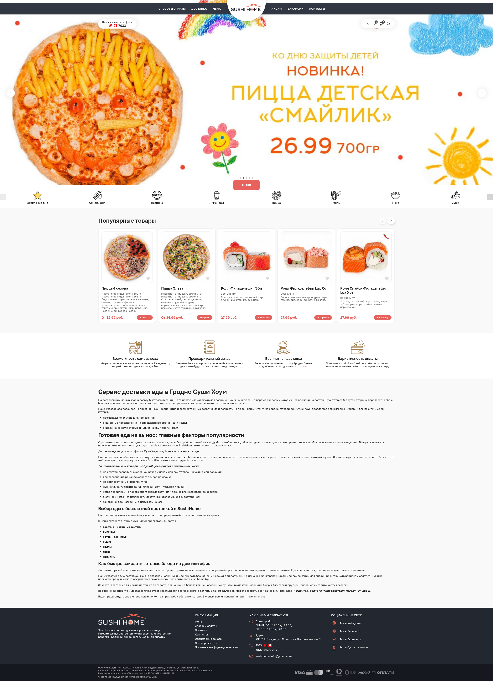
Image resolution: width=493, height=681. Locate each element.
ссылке (303, 366)
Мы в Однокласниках (354, 647)
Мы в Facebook (350, 631)
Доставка (199, 8)
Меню (217, 8)
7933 (122, 25)
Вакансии (296, 8)
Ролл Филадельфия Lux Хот (304, 288)
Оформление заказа (208, 638)
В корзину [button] (263, 317)
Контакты (317, 8)
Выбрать (145, 317)
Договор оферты (206, 643)
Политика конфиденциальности (216, 647)
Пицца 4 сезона (114, 288)
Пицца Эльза (172, 288)
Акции (277, 8)
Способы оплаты (172, 8)
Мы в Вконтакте (350, 639)
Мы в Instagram (350, 623)
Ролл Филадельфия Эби (241, 288)
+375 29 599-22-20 (267, 649)
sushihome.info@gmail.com (274, 656)
